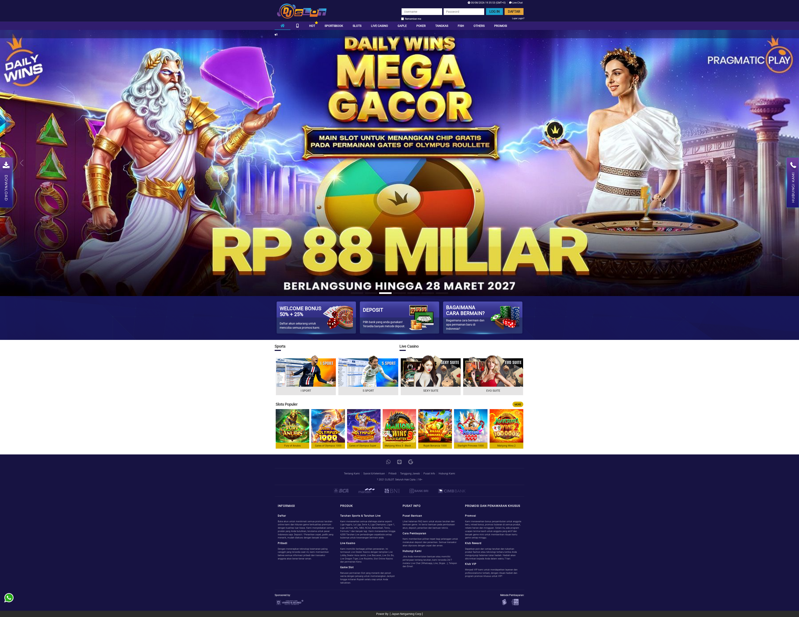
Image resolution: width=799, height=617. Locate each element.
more (518, 404)
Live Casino (379, 26)
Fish (461, 26)
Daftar (514, 11)
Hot (312, 26)
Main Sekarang (306, 375)
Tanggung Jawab (410, 473)
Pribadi (392, 473)
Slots (357, 26)
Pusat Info (429, 473)
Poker (421, 26)
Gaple (402, 26)
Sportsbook (334, 26)
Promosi (500, 26)
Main (292, 425)
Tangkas (441, 26)
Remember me (413, 18)
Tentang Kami (352, 473)
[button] (777, 163)
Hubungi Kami (447, 473)
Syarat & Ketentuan (374, 473)
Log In (494, 11)
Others (479, 26)
